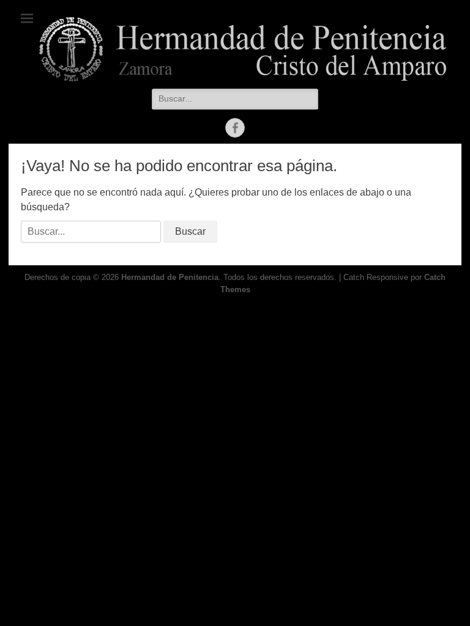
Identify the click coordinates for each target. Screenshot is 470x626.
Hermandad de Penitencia (169, 277)
